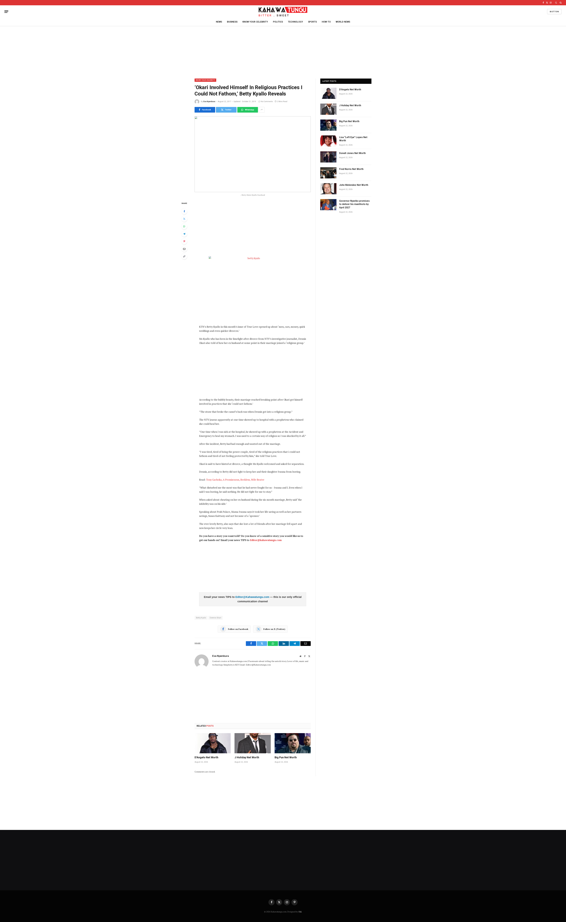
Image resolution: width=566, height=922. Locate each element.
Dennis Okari (215, 618)
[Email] (184, 249)
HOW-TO (326, 21)
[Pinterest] (184, 241)
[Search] (560, 2)
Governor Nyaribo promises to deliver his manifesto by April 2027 (354, 204)
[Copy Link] (184, 256)
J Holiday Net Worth (247, 757)
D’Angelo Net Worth (206, 757)
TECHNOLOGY (295, 21)
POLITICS (278, 21)
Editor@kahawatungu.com (266, 540)
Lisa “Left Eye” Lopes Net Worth (353, 139)
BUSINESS (232, 21)
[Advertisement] (283, 51)
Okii (300, 911)
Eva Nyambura (209, 101)
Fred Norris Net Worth (351, 169)
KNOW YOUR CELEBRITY (255, 21)
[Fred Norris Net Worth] (328, 172)
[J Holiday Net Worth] (253, 743)
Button (554, 11)
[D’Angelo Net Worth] (213, 743)
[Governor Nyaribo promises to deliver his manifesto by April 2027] (328, 204)
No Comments (267, 101)
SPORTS (312, 21)
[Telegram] (184, 234)
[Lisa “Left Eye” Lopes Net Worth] (328, 141)
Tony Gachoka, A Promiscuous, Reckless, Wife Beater (235, 479)
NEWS (219, 21)
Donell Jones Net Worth (352, 153)
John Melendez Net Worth (353, 185)
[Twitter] (184, 219)
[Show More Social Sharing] (262, 110)
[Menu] (6, 11)
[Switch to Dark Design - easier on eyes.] (556, 3)
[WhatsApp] (184, 226)
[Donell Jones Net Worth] (328, 157)
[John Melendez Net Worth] (328, 188)
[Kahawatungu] (283, 11)
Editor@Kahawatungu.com (252, 597)
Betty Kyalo (201, 618)
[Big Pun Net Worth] (293, 743)
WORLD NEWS (343, 21)
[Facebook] (184, 211)
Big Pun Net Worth (286, 757)
